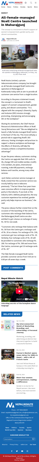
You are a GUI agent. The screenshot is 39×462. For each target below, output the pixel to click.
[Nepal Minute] (3, 40)
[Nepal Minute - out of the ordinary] (19, 407)
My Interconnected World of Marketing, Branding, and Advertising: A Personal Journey (26, 328)
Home (3, 7)
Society (22, 7)
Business (29, 430)
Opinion (20, 430)
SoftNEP (22, 460)
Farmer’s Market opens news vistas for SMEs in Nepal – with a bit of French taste (27, 356)
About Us (4, 444)
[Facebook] (11, 451)
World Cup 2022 (10, 430)
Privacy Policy (14, 444)
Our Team (33, 444)
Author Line (24, 444)
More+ (36, 7)
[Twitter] (17, 451)
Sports (30, 7)
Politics (15, 7)
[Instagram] (27, 451)
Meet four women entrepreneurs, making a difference (26, 380)
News (9, 7)
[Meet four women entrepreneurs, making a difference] (7, 379)
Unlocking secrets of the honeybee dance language (18, 304)
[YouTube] (22, 451)
